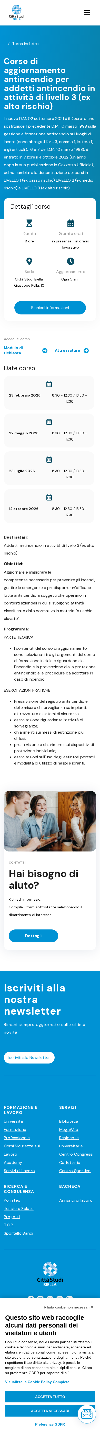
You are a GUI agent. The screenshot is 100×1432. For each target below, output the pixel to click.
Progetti (12, 1216)
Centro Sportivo (75, 1170)
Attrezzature (67, 350)
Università (13, 1121)
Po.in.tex (12, 1200)
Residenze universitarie (71, 1142)
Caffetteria (70, 1162)
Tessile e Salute (19, 1208)
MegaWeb (68, 1129)
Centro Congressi (76, 1154)
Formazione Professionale (17, 1133)
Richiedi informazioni (50, 307)
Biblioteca (68, 1121)
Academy (13, 1162)
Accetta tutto (50, 1397)
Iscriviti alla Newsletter (29, 1057)
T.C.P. (9, 1225)
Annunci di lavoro (76, 1200)
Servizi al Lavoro (19, 1170)
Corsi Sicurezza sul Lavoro (22, 1150)
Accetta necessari (50, 1411)
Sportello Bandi (18, 1233)
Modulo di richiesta (13, 350)
